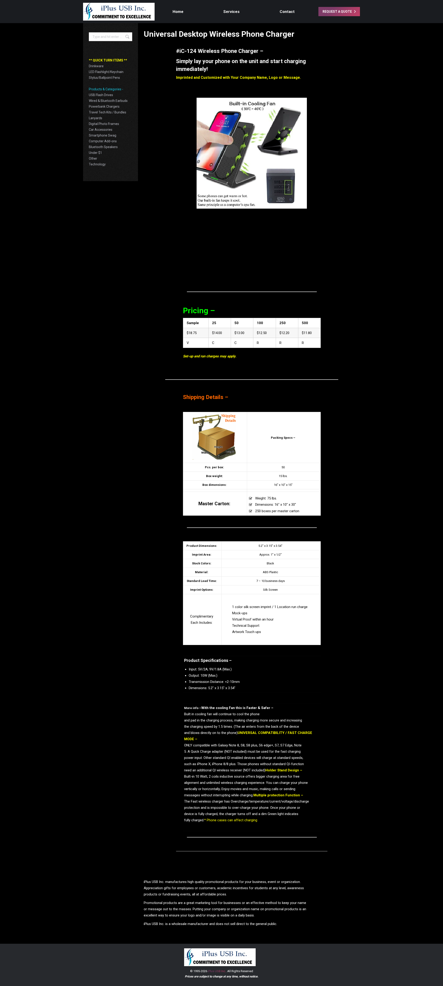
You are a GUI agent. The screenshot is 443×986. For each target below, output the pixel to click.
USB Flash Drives (101, 95)
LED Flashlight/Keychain (106, 72)
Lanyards (95, 118)
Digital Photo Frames (104, 124)
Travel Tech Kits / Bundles (107, 112)
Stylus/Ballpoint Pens (104, 77)
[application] (252, 153)
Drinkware (96, 66)
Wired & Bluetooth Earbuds (108, 101)
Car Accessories (100, 129)
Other (93, 158)
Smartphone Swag (102, 135)
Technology (97, 164)
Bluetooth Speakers (103, 147)
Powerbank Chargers (104, 106)
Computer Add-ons (103, 141)
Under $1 (95, 153)
